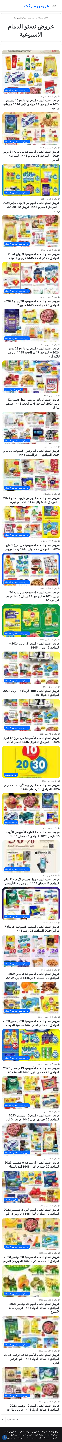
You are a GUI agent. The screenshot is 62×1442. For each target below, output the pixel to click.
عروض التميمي (26, 1434)
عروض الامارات (52, 1434)
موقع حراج (21, 1438)
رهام (56, 96)
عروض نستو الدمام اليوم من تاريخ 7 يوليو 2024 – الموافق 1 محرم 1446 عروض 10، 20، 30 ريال (31, 207)
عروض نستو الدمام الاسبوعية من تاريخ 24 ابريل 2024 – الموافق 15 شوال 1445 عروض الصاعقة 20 (32, 596)
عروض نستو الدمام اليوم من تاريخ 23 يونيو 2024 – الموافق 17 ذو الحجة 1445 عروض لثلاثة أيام (34, 352)
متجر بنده (20, 1431)
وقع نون (14, 1434)
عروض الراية (32, 1438)
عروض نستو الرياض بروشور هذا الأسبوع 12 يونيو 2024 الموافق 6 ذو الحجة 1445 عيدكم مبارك (33, 403)
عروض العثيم (9, 1431)
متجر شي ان (10, 1438)
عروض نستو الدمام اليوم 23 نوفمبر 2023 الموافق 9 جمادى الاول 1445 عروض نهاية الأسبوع (34, 1308)
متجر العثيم (44, 1431)
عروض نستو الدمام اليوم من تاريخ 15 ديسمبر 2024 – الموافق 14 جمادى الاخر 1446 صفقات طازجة (31, 104)
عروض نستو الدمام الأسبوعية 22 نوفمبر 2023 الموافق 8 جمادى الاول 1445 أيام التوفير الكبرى (32, 1359)
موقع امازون (39, 1434)
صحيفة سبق (44, 1438)
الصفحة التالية (12, 1419)
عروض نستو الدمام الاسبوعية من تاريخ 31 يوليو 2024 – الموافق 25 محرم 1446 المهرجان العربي (31, 155)
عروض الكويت (31, 1431)
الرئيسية (42, 18)
